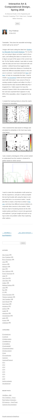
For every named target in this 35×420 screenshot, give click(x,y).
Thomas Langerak (7, 297)
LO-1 (3, 362)
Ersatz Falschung (7, 273)
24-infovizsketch (7, 351)
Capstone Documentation (9, 404)
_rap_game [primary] (25, 232)
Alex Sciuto (5, 255)
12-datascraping (6, 339)
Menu (17, 23)
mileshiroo (5, 313)
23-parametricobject (7, 348)
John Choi (5, 278)
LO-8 (3, 379)
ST (3, 292)
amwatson (5, 306)
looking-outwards (7, 381)
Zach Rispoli (5, 301)
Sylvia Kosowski (7, 294)
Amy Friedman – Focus (9, 397)
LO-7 (3, 376)
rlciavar (4, 320)
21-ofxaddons (6, 344)
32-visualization (6, 355)
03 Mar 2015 (12, 33)
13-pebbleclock (6, 341)
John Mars (5, 280)
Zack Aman (5, 304)
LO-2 (3, 365)
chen (3, 262)
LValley (4, 283)
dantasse (4, 266)
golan (3, 276)
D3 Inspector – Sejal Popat (10, 402)
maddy (4, 311)
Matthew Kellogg (7, 285)
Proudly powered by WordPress (10, 416)
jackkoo (4, 308)
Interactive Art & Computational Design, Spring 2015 (17, 6)
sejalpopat (5, 322)
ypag (3, 287)
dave (3, 269)
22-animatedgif (6, 346)
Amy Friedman (6, 257)
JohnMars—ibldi (6, 395)
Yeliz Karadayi (6, 299)
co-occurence (12, 77)
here (27, 73)
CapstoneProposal (7, 360)
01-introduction (6, 334)
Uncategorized (6, 383)
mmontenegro (6, 315)
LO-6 (3, 374)
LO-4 (3, 369)
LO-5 (3, 372)
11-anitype (5, 337)
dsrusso (4, 264)
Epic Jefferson (6, 271)
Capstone (5, 358)
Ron (3, 290)
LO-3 (3, 367)
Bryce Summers (6, 259)
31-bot (4, 353)
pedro (3, 318)
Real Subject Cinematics (9, 400)
